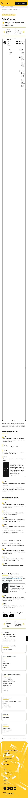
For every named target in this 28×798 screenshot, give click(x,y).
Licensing (23, 738)
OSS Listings (6, 759)
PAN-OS (4, 661)
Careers (5, 769)
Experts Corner (6, 731)
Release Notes (7, 753)
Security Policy (6, 705)
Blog (4, 756)
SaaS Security (5, 690)
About (5, 767)
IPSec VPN (5, 703)
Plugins (4, 667)
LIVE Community (7, 772)
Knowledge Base (7, 774)
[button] (27, 638)
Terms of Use (6, 783)
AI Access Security (7, 685)
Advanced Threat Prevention (9, 681)
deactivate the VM (6, 581)
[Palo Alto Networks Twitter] (11, 789)
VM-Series (7, 9)
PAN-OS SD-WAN (6, 663)
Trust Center (6, 781)
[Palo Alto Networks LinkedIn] (8, 789)
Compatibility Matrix (7, 730)
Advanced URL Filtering (8, 679)
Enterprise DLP (6, 688)
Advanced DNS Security (8, 683)
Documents (6, 785)
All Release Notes (6, 728)
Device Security (6, 687)
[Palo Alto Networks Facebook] (5, 789)
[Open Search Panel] (8, 3)
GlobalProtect (6, 717)
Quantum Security (6, 706)
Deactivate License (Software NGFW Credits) (12, 578)
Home (3, 9)
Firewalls (4, 660)
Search (5, 755)
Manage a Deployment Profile (8, 11)
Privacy (5, 780)
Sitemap (5, 761)
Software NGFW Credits (15, 9)
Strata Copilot (21, 3)
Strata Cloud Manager (7, 649)
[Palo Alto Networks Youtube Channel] (15, 789)
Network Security (7, 738)
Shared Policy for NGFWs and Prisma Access (12, 701)
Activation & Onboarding (16, 738)
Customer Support (7, 770)
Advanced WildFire (7, 678)
